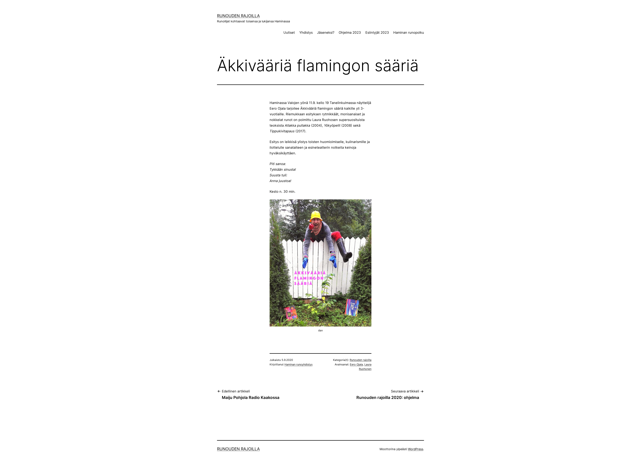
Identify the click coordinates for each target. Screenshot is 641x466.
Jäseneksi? (325, 33)
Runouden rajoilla (238, 15)
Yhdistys (306, 33)
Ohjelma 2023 (350, 33)
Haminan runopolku (408, 33)
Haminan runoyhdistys (298, 364)
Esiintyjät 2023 (377, 33)
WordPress (415, 449)
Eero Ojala (356, 364)
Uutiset (289, 33)
